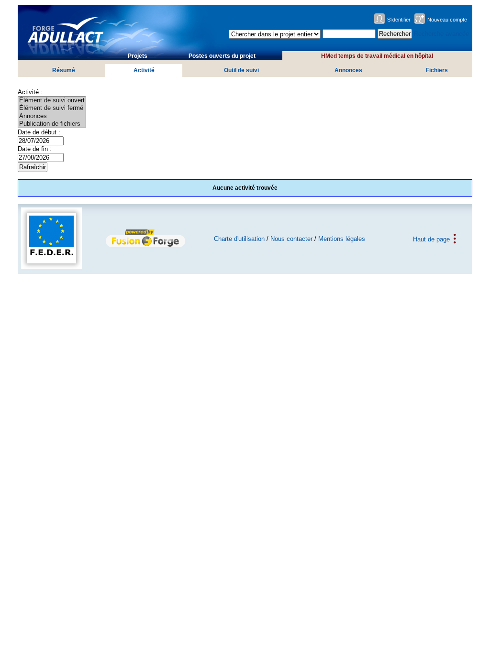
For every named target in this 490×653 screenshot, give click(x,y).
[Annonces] (52, 116)
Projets (137, 56)
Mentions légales (341, 238)
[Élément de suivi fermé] (52, 108)
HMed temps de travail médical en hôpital (377, 56)
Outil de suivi (241, 70)
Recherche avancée (441, 33)
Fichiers (437, 70)
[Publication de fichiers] (52, 124)
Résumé (63, 70)
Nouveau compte (447, 19)
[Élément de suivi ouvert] (52, 100)
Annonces (348, 70)
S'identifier (399, 19)
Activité (144, 70)
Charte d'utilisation (239, 238)
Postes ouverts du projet (222, 56)
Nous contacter (291, 238)
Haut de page (431, 238)
